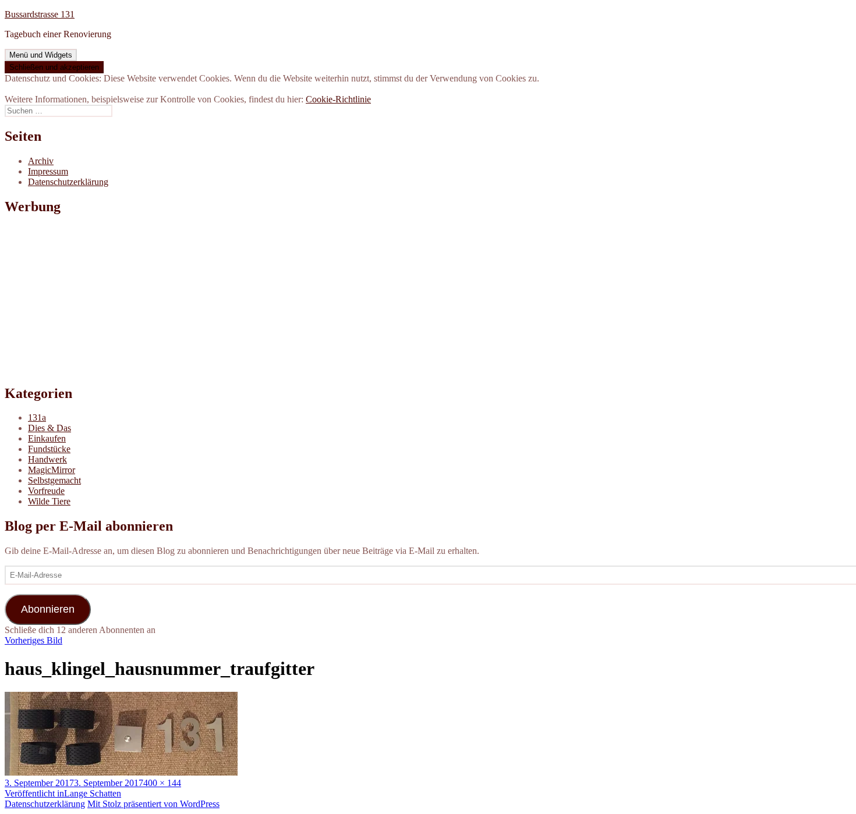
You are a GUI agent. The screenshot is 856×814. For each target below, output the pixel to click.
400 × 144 (162, 783)
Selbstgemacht (54, 480)
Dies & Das (49, 428)
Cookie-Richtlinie (338, 99)
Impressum (48, 171)
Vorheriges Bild (33, 640)
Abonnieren (48, 609)
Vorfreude (46, 491)
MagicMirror (51, 470)
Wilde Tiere (49, 501)
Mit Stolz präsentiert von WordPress (153, 804)
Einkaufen (47, 438)
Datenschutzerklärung (68, 182)
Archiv (41, 161)
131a (37, 417)
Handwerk (47, 459)
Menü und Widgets (40, 55)
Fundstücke (49, 449)
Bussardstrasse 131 (40, 14)
